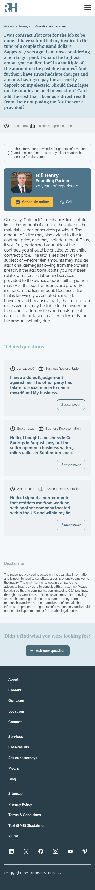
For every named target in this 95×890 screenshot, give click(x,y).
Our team (16, 701)
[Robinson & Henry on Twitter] (26, 852)
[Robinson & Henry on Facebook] (40, 852)
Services (15, 737)
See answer (71, 405)
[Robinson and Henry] (11, 8)
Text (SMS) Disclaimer (26, 826)
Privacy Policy (20, 804)
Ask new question (50, 651)
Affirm (13, 836)
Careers (14, 690)
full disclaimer (36, 157)
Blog (12, 779)
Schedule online (35, 202)
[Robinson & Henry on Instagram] (55, 852)
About (13, 679)
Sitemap (15, 794)
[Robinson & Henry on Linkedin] (11, 852)
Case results (18, 747)
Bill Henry (47, 175)
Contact (15, 722)
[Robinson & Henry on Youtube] (70, 852)
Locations (16, 711)
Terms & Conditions (24, 815)
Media (13, 768)
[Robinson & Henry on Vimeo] (85, 852)
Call (69, 202)
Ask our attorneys (17, 26)
